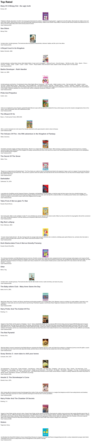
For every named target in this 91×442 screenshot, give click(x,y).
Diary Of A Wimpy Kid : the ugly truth (16, 6)
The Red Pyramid (8, 333)
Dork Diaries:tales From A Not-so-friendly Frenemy (21, 243)
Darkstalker (5, 179)
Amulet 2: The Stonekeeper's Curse (15, 377)
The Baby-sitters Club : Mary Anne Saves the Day (20, 287)
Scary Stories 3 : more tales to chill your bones (20, 354)
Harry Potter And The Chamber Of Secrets (17, 398)
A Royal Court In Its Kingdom (12, 48)
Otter (3, 267)
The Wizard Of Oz (8, 114)
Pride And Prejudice (9, 93)
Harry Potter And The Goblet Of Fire (15, 309)
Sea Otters (5, 28)
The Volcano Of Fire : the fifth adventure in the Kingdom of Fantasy (28, 134)
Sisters (3, 422)
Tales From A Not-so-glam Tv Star (14, 201)
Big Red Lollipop (7, 222)
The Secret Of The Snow (10, 156)
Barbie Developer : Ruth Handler (14, 69)
